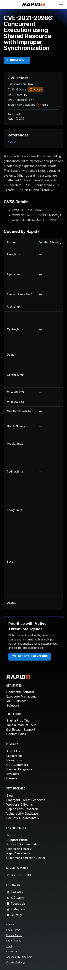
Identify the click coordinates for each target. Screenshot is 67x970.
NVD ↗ (12, 141)
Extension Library (18, 849)
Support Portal (17, 840)
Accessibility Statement (19, 957)
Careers (11, 778)
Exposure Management (22, 696)
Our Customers (17, 765)
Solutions (13, 705)
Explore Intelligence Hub (30, 656)
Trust (9, 946)
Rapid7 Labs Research (22, 809)
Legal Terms (13, 930)
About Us (13, 751)
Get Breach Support (20, 729)
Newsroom (14, 760)
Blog (9, 795)
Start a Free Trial (18, 720)
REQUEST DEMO (17, 60)
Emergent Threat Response (25, 800)
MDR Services (16, 701)
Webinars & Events (19, 804)
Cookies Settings (15, 962)
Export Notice (13, 940)
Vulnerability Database (22, 813)
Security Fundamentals (22, 818)
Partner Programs (19, 769)
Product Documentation (23, 844)
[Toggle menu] (61, 4)
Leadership (14, 756)
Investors (13, 774)
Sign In (11, 835)
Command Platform (20, 692)
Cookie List (12, 951)
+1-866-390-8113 (18, 875)
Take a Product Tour (21, 725)
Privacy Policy (14, 935)
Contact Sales (16, 734)
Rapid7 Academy (18, 853)
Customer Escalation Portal (25, 858)
